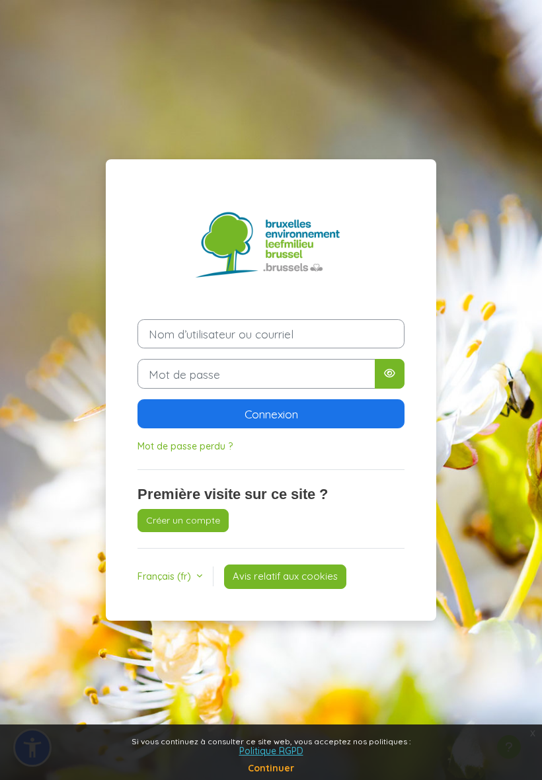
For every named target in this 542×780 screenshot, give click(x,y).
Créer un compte (183, 520)
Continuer (271, 768)
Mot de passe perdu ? (185, 446)
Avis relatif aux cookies (285, 576)
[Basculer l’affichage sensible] (390, 373)
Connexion (271, 414)
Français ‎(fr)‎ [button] (165, 576)
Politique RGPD (271, 751)
